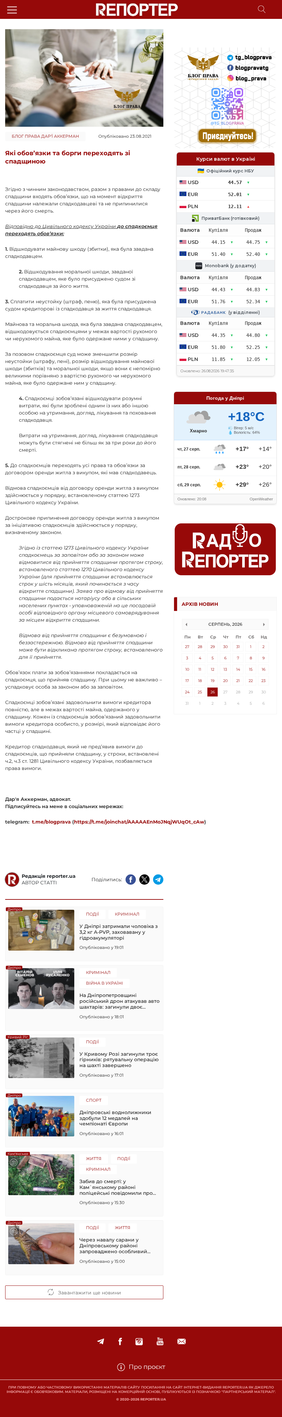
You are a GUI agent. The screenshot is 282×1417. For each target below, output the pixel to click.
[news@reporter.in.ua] (181, 1341)
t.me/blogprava (51, 822)
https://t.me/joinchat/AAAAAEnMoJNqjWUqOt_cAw (139, 822)
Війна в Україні (104, 983)
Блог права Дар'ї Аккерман (45, 136)
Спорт (93, 1100)
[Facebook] (120, 1341)
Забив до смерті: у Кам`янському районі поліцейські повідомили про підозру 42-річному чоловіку (116, 1187)
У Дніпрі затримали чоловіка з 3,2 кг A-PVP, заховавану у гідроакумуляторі (118, 932)
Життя (93, 1158)
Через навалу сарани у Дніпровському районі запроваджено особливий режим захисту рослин (113, 1245)
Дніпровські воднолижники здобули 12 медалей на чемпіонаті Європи (115, 1118)
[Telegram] (101, 1341)
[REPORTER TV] (160, 1341)
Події (92, 914)
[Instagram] (139, 1342)
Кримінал (127, 914)
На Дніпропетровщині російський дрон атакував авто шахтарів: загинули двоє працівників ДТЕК (119, 1001)
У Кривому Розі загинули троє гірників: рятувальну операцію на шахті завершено (119, 1059)
